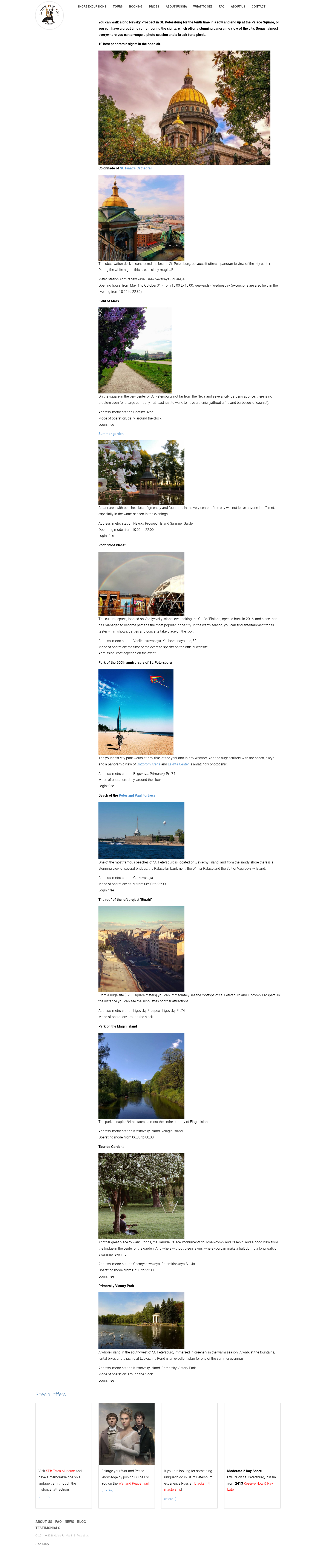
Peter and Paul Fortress (137, 795)
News (69, 1522)
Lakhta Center (178, 764)
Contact (258, 6)
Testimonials (47, 1528)
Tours (118, 6)
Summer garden (111, 434)
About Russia (176, 6)
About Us (238, 6)
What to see (202, 6)
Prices (154, 6)
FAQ (221, 6)
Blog (81, 1522)
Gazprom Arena (148, 764)
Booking (136, 6)
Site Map (42, 1544)
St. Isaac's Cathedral (136, 168)
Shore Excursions (91, 6)
